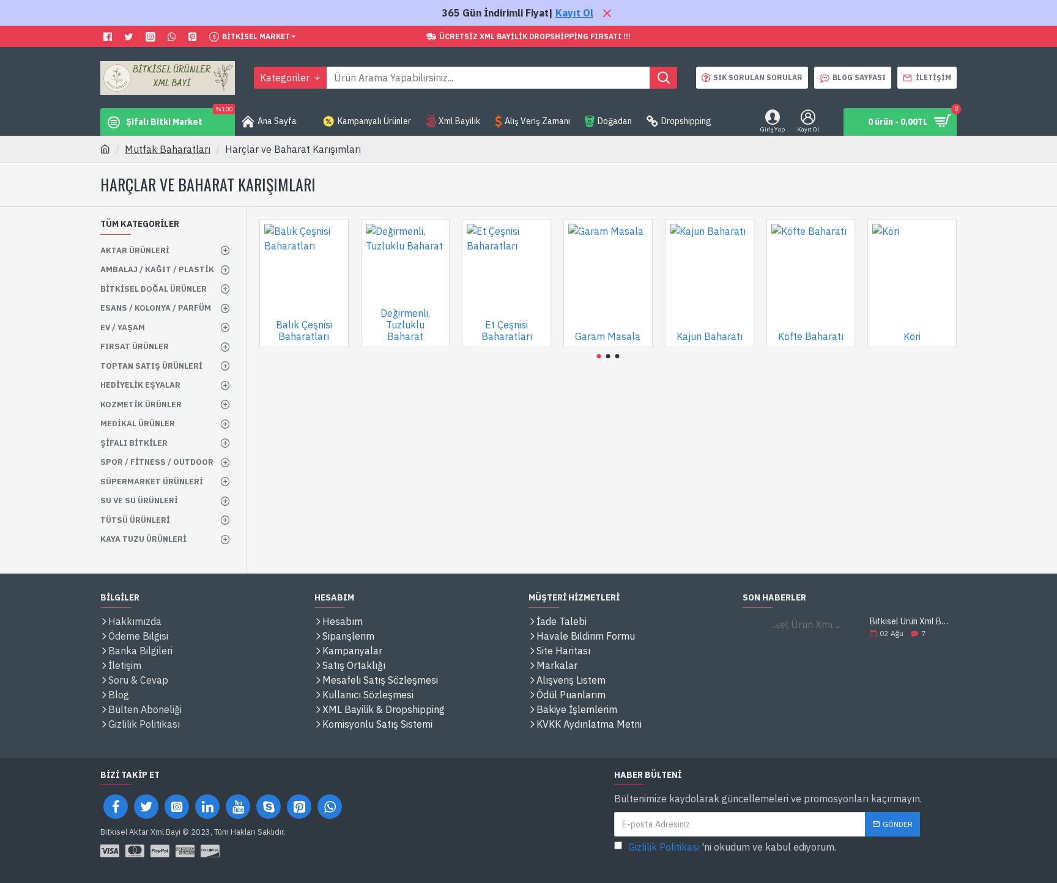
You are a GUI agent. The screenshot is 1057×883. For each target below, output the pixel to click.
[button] (599, 356)
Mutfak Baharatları (167, 149)
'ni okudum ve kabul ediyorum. (732, 847)
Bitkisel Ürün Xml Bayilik (909, 621)
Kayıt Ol (574, 13)
